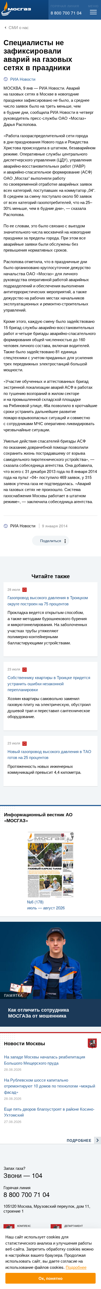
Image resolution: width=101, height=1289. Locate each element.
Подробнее (76, 1267)
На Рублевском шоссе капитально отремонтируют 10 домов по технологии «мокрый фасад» (49, 1086)
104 (37, 1175)
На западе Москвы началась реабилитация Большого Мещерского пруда (44, 1060)
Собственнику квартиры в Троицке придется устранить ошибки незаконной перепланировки (49, 683)
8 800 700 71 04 (66, 13)
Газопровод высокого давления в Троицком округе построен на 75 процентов (48, 600)
